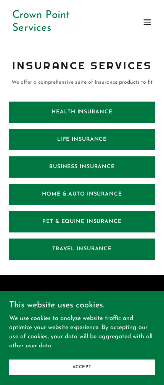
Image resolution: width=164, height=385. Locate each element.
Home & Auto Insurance (82, 194)
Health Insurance (81, 112)
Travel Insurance (82, 249)
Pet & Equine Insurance (81, 221)
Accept (82, 366)
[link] (60, 29)
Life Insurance (82, 139)
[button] (147, 22)
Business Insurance (82, 167)
